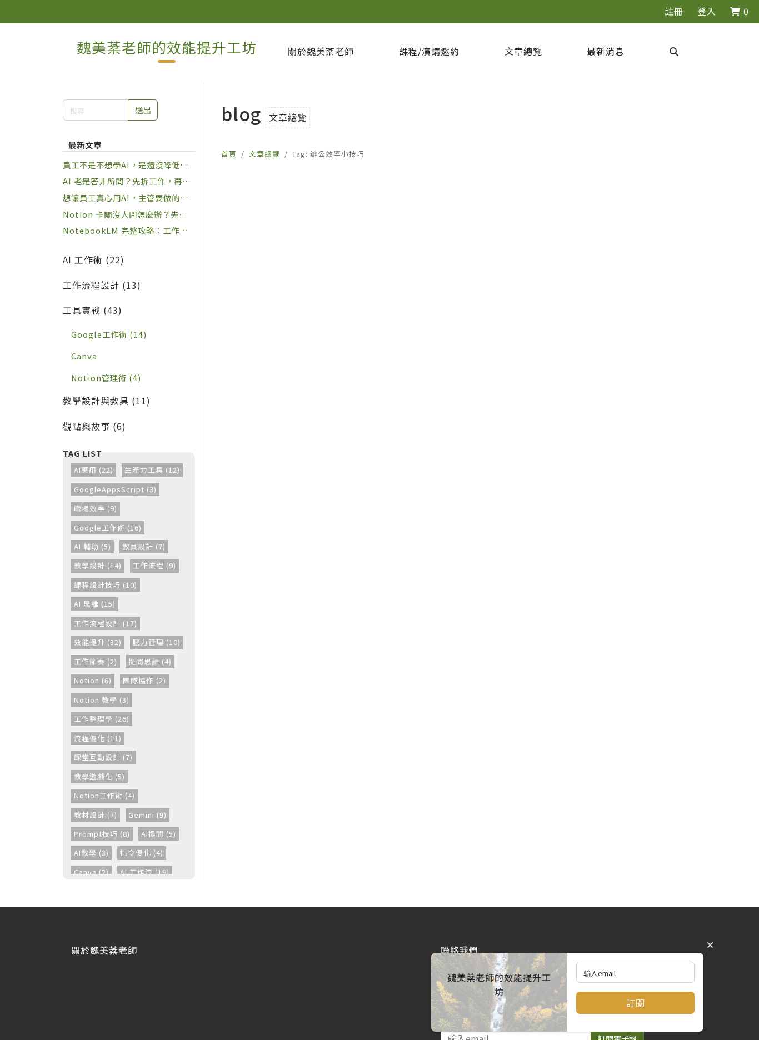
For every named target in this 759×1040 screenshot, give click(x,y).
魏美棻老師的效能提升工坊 (167, 47)
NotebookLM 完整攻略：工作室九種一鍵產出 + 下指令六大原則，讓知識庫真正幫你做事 (126, 230)
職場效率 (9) (95, 508)
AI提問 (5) (158, 833)
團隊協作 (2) (144, 680)
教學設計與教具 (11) (107, 400)
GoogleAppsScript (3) (115, 489)
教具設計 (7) (144, 546)
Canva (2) (91, 872)
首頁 (229, 153)
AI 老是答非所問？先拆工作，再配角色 (127, 181)
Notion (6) (93, 680)
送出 (143, 110)
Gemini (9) (147, 814)
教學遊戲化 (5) (99, 776)
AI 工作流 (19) (144, 872)
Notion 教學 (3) (101, 699)
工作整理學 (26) (101, 718)
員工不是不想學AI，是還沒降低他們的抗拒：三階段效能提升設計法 (125, 165)
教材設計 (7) (95, 814)
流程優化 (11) (98, 738)
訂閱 (635, 1002)
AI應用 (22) (93, 469)
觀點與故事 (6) (94, 426)
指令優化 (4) (141, 852)
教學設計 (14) (98, 565)
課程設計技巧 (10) (105, 584)
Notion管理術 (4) (106, 377)
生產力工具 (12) (152, 469)
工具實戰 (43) (92, 310)
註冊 (674, 11)
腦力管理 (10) (157, 642)
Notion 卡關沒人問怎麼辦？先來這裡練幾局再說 (125, 214)
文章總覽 (264, 153)
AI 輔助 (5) (92, 546)
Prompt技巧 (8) (102, 833)
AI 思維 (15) (95, 603)
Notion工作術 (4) (104, 795)
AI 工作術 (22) (93, 259)
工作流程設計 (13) (102, 285)
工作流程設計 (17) (105, 623)
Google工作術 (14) (109, 334)
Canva (84, 356)
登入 (706, 11)
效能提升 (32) (98, 642)
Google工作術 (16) (108, 527)
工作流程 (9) (154, 565)
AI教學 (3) (91, 852)
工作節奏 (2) (95, 661)
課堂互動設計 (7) (103, 757)
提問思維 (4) (150, 661)
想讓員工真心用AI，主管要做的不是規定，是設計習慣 (125, 198)
